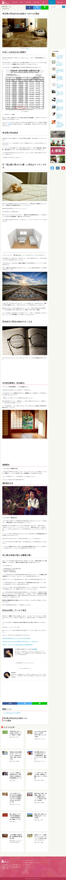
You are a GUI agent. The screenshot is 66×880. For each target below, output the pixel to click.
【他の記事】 (34, 649)
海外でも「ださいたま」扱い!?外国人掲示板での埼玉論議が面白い (17, 644)
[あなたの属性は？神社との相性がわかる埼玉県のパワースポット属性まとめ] (53, 76)
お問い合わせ (27, 866)
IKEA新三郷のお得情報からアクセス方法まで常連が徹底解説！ (59, 109)
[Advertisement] (24, 371)
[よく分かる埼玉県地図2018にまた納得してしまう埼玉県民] (53, 69)
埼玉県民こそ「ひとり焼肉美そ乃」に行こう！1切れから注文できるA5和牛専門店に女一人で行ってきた (60, 125)
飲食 (22, 2)
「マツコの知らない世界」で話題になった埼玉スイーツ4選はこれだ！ (59, 57)
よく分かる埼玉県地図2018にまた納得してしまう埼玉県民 (59, 71)
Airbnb (10, 124)
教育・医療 (36, 2)
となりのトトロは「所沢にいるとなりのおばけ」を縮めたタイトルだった (59, 93)
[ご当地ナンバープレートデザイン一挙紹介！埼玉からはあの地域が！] (53, 62)
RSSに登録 (26, 872)
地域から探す (60, 2)
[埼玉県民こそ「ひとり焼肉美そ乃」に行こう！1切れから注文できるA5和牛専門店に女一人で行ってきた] (53, 121)
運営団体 (26, 870)
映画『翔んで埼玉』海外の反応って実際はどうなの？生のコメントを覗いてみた (59, 116)
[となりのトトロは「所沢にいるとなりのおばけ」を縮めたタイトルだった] (53, 91)
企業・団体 (28, 2)
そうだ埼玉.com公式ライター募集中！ (12, 712)
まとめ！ (52, 2)
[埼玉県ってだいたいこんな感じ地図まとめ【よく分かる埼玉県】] (53, 84)
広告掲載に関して (28, 864)
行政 (43, 2)
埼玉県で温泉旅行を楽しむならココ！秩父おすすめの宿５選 (16, 638)
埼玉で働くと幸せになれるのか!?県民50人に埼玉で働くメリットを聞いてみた (20, 641)
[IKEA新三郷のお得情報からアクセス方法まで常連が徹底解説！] (53, 106)
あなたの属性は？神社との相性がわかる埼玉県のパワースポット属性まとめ (59, 78)
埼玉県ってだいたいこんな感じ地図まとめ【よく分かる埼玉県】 (59, 86)
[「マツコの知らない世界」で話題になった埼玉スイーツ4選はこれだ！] (53, 54)
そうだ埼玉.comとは (28, 860)
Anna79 (27, 48)
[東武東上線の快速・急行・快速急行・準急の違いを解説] (53, 99)
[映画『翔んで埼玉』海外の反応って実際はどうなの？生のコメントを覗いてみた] (53, 113)
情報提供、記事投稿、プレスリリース (32, 862)
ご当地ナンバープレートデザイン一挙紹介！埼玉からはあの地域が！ (59, 64)
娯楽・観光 (14, 2)
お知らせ (26, 868)
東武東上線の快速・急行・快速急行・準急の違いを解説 (59, 101)
